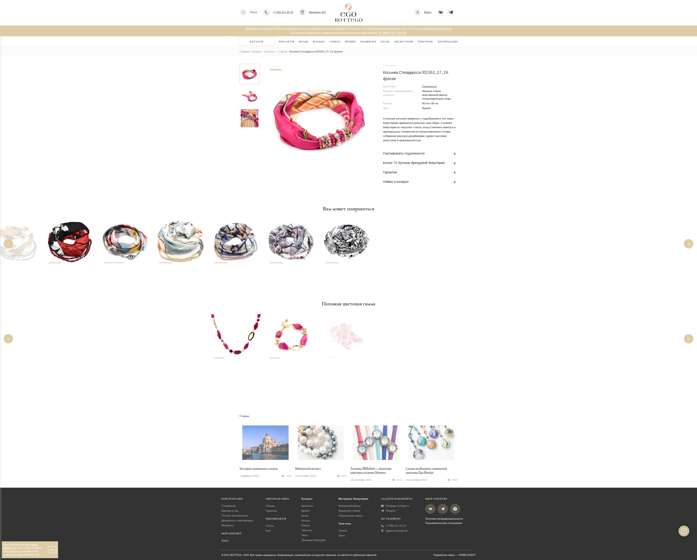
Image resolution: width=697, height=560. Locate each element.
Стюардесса (429, 86)
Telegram (391, 510)
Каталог (256, 41)
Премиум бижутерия (313, 540)
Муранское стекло (349, 510)
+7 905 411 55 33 (396, 526)
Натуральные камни (350, 515)
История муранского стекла (259, 468)
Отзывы (270, 506)
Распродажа (448, 41)
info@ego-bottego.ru (397, 506)
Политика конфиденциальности (444, 518)
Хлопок (343, 530)
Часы (385, 41)
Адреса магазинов (396, 530)
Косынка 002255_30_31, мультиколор (120, 270)
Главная (244, 51)
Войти (225, 540)
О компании (228, 506)
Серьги (335, 41)
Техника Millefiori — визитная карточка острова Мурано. (370, 470)
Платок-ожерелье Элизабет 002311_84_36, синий (234, 270)
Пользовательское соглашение (443, 523)
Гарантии (271, 510)
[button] (8, 243)
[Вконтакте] (442, 12)
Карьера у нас (229, 510)
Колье (303, 41)
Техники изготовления (234, 515)
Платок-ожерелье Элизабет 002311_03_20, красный (68, 270)
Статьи (270, 526)
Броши (350, 41)
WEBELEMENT (467, 555)
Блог (268, 530)
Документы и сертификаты (237, 520)
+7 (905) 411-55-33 (392, 33)
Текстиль (425, 41)
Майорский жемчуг (308, 468)
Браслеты (286, 41)
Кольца (319, 41)
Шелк (284, 51)
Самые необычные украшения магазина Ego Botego (426, 470)
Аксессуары (403, 41)
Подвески (368, 41)
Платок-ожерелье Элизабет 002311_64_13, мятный (179, 270)
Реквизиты (227, 525)
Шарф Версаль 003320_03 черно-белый (343, 270)
